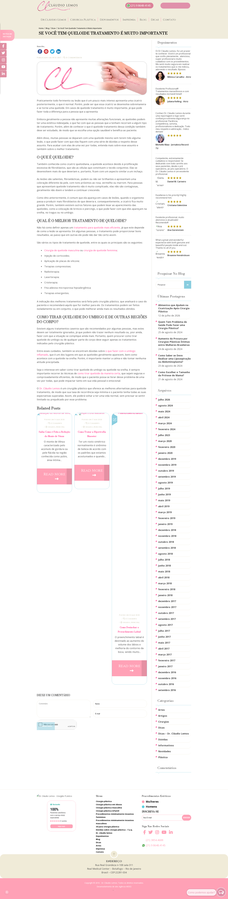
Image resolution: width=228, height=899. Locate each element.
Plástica (163, 757)
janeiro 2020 (165, 453)
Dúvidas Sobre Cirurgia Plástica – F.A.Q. (114, 830)
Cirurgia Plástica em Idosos (109, 804)
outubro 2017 (166, 613)
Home (41, 28)
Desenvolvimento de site (107, 886)
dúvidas (163, 739)
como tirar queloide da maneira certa (98, 373)
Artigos (162, 715)
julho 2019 (164, 488)
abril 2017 (163, 648)
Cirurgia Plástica (83, 20)
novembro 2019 (167, 464)
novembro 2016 (167, 678)
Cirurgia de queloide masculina (61, 250)
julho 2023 (164, 435)
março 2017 (165, 654)
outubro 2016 (166, 684)
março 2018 (165, 583)
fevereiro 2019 (166, 518)
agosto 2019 (165, 482)
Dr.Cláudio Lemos (53, 20)
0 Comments (56, 423)
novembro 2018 (167, 536)
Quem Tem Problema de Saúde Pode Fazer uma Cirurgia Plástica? (172, 325)
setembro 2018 (167, 547)
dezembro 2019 (167, 458)
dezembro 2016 (167, 672)
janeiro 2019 (165, 524)
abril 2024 (163, 417)
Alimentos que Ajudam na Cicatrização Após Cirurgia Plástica (173, 308)
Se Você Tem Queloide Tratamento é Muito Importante (80, 28)
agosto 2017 (165, 624)
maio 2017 (164, 642)
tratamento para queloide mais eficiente (97, 227)
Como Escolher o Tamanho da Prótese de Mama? (174, 374)
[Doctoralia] (61, 816)
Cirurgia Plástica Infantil (107, 811)
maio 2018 (164, 571)
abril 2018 (163, 577)
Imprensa (129, 20)
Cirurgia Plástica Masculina (109, 807)
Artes (161, 709)
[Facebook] (144, 834)
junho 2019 (164, 494)
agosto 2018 (165, 553)
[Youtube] (164, 834)
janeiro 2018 (165, 595)
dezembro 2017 (167, 601)
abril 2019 (163, 506)
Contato (169, 20)
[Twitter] (3, 53)
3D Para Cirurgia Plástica (107, 826)
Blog (143, 20)
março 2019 (165, 512)
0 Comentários (73, 57)
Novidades (164, 751)
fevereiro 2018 (166, 589)
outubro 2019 (166, 470)
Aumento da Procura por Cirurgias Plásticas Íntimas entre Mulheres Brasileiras (174, 341)
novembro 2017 (167, 607)
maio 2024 (164, 411)
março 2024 (165, 423)
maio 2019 (164, 500)
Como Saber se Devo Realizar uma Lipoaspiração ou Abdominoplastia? (174, 358)
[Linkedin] (171, 832)
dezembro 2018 (167, 530)
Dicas (155, 20)
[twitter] (150, 834)
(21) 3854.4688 (154, 840)
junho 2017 (164, 636)
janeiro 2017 (165, 666)
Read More (54, 474)
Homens (151, 806)
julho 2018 (164, 559)
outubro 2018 (166, 541)
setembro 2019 (167, 476)
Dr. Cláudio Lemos (49, 388)
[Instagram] (157, 834)
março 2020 (165, 441)
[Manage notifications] (7, 892)
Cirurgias (163, 721)
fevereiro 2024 (166, 429)
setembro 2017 (167, 618)
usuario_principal (56, 427)
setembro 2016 (167, 690)
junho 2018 (164, 565)
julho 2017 (164, 630)
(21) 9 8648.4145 (155, 845)
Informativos (166, 745)
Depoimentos (109, 20)
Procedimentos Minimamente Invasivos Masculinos (115, 822)
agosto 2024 (165, 405)
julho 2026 (164, 399)
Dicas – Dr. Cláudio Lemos (173, 733)
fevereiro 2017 (166, 660)
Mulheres (152, 801)
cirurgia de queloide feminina (100, 250)
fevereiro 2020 (166, 447)
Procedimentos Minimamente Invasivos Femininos (115, 815)
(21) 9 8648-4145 (141, 5)
